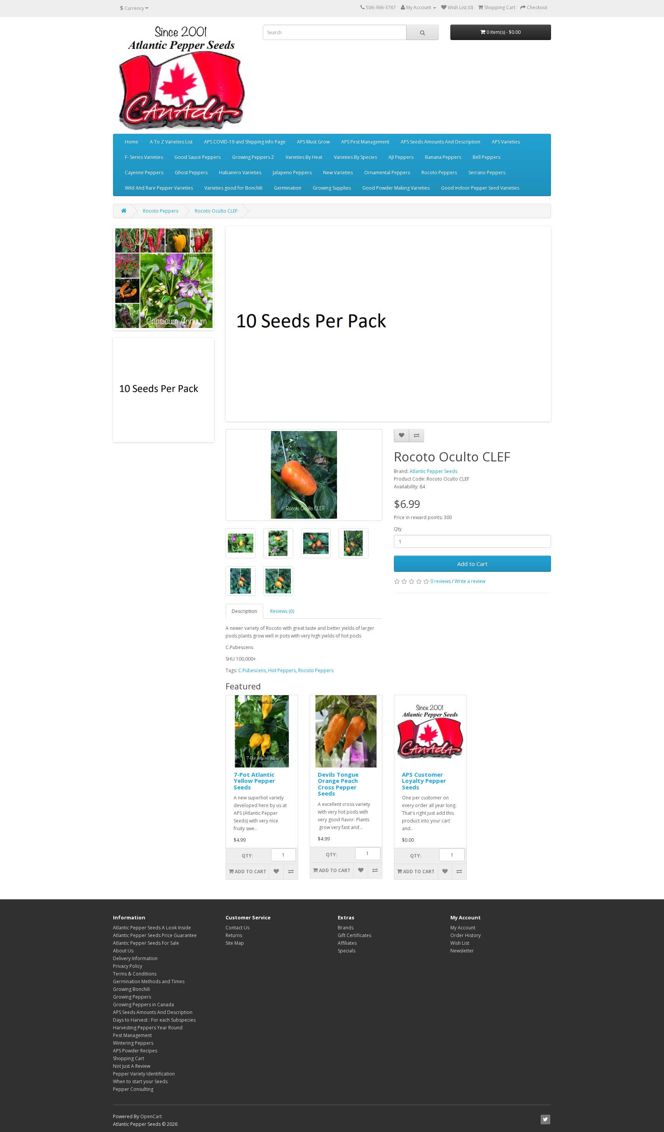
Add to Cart (472, 564)
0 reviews (440, 581)
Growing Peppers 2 (253, 157)
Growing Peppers (132, 997)
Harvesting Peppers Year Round (148, 1027)
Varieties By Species (355, 157)
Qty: (247, 855)
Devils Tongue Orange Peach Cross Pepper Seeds (338, 784)
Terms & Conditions (134, 974)
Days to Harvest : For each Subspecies (154, 1020)
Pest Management (132, 1035)
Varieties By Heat (304, 157)
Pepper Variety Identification (144, 1073)
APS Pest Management (365, 141)
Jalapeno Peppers (292, 172)
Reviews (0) (282, 611)
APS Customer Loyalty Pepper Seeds (424, 781)
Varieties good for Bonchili (233, 188)
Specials (346, 950)
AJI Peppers (400, 157)
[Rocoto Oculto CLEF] (304, 475)
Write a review (470, 581)
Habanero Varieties (240, 172)
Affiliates (347, 943)
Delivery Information (135, 958)
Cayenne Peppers (144, 172)
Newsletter (462, 950)
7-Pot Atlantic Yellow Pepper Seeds (254, 781)
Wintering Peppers (133, 1043)
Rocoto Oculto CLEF (216, 211)
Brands (346, 927)
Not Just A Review (131, 1066)
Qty (398, 529)
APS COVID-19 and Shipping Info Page (245, 141)
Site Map (235, 943)
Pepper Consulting (133, 1089)
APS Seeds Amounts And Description (440, 141)
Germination (287, 188)
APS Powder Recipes (135, 1050)
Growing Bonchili (131, 989)
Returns (234, 935)
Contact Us (237, 927)
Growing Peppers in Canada (143, 1004)
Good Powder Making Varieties (396, 188)
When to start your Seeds (140, 1081)
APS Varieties (506, 141)
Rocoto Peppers (439, 172)
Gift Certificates (354, 935)
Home (131, 141)
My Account (462, 927)
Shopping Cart (128, 1058)
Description (244, 611)
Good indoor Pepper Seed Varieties (480, 188)
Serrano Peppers (486, 172)
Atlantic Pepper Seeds (433, 471)
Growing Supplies (332, 188)
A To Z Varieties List (171, 141)
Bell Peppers (486, 157)
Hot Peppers (282, 670)
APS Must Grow (313, 141)
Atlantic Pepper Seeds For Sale (146, 943)
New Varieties (338, 172)
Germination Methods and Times (148, 981)
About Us (123, 950)
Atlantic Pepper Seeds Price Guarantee (155, 935)
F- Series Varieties (144, 157)
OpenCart (151, 1116)
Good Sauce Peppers (197, 157)
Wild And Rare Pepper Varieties (159, 188)
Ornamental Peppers (387, 172)
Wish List (459, 943)
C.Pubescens (252, 670)
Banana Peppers (443, 157)
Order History (465, 935)
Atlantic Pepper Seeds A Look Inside (152, 927)
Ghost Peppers (191, 172)
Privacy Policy (127, 966)
